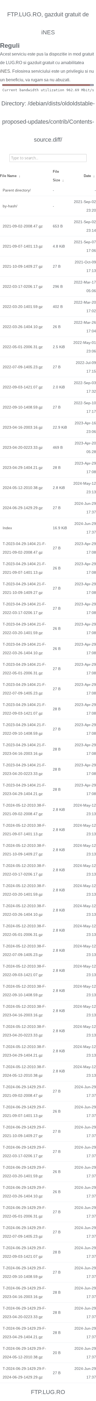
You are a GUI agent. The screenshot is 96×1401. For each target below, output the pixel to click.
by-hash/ (10, 206)
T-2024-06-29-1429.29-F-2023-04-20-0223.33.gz (24, 1312)
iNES (5, 71)
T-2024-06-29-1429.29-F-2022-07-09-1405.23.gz (24, 1232)
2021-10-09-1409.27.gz (23, 266)
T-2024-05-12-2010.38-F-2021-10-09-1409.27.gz (24, 849)
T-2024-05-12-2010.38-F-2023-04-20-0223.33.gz (24, 1030)
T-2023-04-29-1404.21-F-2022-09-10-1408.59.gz (24, 729)
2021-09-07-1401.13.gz (23, 246)
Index (7, 528)
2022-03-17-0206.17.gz (23, 286)
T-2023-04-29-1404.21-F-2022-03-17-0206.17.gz (24, 608)
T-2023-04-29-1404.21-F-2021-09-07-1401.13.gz (24, 568)
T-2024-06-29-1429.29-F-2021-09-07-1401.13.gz (24, 1111)
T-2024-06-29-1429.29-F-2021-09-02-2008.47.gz (24, 1091)
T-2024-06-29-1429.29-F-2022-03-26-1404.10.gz (24, 1191)
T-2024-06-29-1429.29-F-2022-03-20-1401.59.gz (24, 1171)
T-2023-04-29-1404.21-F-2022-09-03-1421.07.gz (24, 709)
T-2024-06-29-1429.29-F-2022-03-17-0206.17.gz (24, 1151)
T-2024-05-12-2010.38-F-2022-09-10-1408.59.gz (24, 990)
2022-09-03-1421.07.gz (23, 387)
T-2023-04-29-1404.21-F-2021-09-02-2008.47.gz (24, 548)
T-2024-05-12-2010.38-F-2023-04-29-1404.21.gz (24, 1051)
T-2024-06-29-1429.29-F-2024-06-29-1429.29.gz (24, 1372)
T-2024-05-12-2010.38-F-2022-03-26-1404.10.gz (24, 910)
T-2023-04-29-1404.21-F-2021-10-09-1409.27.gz (24, 588)
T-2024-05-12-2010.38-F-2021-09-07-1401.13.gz (24, 829)
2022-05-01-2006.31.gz (23, 347)
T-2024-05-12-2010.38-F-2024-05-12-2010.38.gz (24, 1071)
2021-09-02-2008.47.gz (23, 226)
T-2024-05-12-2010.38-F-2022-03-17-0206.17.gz (24, 869)
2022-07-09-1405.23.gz (23, 367)
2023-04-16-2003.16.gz (23, 427)
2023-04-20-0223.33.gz (23, 447)
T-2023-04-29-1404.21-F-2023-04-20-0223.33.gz (24, 769)
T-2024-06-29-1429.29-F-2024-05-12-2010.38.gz (24, 1352)
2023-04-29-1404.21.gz (23, 467)
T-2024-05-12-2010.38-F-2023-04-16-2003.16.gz (24, 1010)
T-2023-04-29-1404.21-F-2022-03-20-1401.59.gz (24, 628)
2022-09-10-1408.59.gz (23, 407)
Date (87, 176)
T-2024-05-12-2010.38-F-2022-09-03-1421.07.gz (24, 970)
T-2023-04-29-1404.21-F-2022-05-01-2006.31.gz (24, 668)
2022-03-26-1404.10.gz (23, 327)
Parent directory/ (17, 190)
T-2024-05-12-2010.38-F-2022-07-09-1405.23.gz (24, 950)
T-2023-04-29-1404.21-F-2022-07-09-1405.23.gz (24, 688)
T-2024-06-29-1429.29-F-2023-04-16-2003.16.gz (24, 1292)
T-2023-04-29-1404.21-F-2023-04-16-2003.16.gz (24, 749)
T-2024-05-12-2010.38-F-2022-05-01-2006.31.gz (24, 930)
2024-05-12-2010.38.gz (23, 488)
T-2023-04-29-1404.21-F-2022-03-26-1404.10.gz (24, 648)
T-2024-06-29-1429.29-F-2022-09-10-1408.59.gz (24, 1272)
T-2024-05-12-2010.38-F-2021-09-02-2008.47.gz (24, 809)
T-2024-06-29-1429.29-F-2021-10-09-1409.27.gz (24, 1131)
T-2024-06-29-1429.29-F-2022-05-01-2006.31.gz (24, 1211)
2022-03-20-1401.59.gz (23, 306)
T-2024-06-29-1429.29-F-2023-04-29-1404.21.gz (24, 1332)
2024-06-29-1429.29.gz (23, 508)
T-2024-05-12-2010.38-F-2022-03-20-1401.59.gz (24, 890)
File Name (8, 176)
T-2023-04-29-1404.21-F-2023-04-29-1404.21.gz (24, 789)
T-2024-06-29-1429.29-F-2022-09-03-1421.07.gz (24, 1252)
